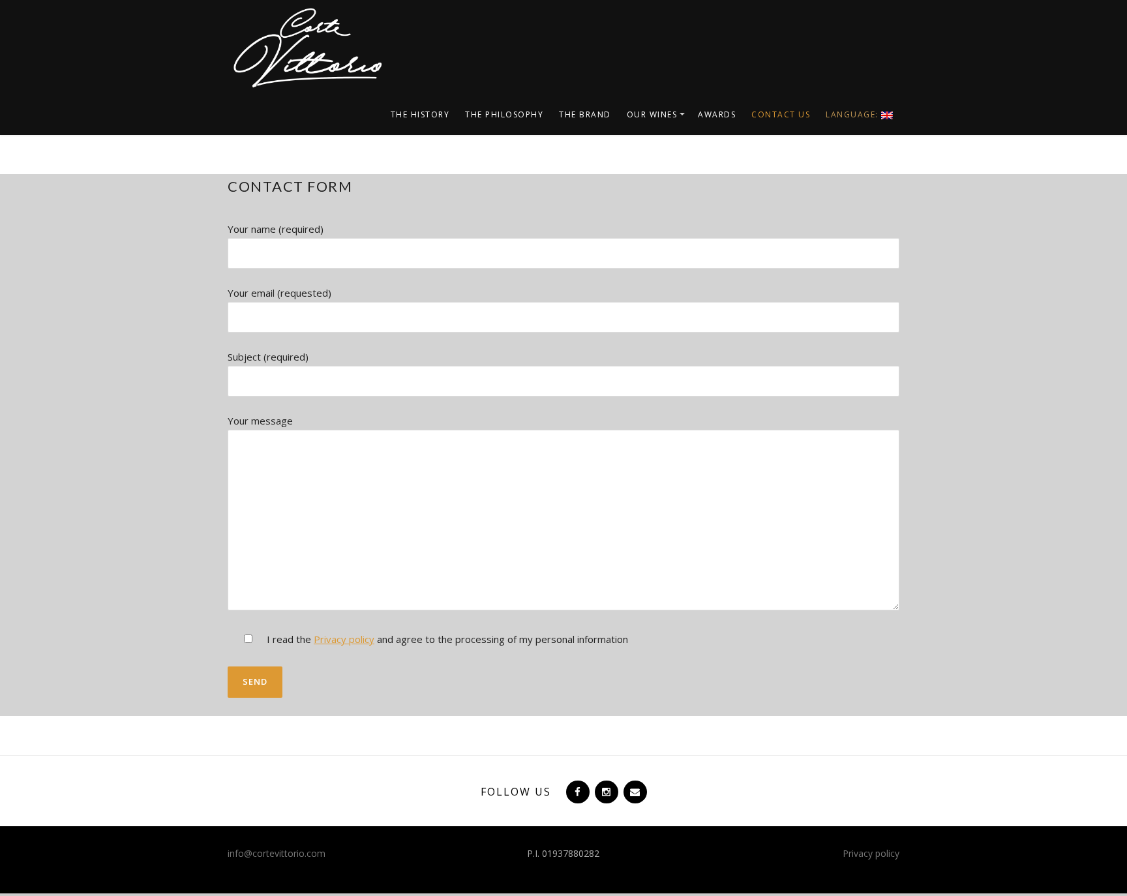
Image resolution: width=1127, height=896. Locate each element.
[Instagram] (605, 791)
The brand (585, 114)
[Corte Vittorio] (306, 46)
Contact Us (780, 114)
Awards (717, 114)
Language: (853, 114)
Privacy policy (344, 639)
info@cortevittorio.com (276, 853)
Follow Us (516, 791)
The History (420, 114)
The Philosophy (504, 114)
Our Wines (652, 114)
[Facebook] (577, 791)
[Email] (634, 791)
